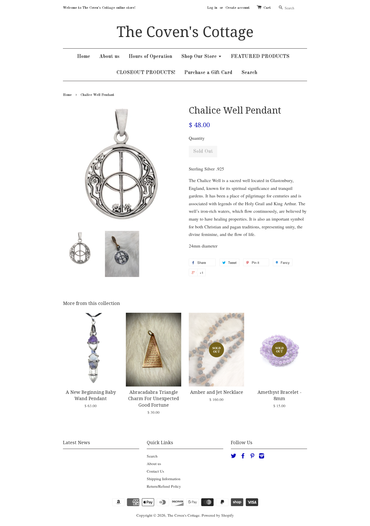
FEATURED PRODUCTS (260, 56)
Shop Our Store (199, 56)
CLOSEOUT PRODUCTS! (146, 72)
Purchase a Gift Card (208, 72)
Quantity (197, 138)
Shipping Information (163, 478)
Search (249, 72)
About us (109, 56)
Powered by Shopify (218, 515)
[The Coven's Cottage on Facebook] (243, 456)
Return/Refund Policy (164, 486)
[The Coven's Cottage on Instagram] (261, 456)
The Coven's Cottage (185, 32)
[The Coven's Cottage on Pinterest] (252, 456)
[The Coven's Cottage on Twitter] (233, 456)
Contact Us (155, 471)
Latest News (76, 442)
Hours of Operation (150, 56)
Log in (212, 8)
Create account (238, 8)
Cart (267, 8)
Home (83, 56)
